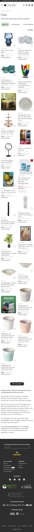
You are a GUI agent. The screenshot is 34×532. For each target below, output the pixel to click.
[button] (1, 5)
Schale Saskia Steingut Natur (23, 277)
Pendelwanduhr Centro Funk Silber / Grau (25, 214)
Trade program (8, 467)
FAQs (20, 465)
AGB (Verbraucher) (12, 525)
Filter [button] (31, 30)
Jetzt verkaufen (7, 471)
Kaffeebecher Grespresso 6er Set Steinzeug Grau (25, 307)
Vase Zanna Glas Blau (7, 51)
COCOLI (2, 10)
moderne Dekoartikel (10, 426)
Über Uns (5, 463)
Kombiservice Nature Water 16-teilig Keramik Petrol (8, 81)
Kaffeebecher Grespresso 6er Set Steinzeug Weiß (8, 335)
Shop (7, 10)
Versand (21, 467)
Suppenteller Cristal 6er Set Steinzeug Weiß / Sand (8, 284)
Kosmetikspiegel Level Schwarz (7, 161)
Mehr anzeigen (17, 384)
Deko (10, 10)
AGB (19, 525)
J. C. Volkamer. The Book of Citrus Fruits (8, 191)
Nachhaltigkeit (7, 465)
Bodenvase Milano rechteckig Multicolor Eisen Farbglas (25, 84)
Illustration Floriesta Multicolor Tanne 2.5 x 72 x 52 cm (25, 246)
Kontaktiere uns (23, 463)
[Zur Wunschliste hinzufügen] (14, 45)
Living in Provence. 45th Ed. (25, 149)
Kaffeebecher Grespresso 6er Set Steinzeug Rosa (25, 339)
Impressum (4, 525)
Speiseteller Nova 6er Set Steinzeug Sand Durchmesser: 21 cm (25, 117)
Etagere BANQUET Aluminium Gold (8, 132)
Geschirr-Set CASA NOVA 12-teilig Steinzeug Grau (25, 52)
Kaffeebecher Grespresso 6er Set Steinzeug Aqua (8, 367)
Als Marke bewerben (8, 469)
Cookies (30, 525)
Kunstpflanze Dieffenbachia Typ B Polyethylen (8, 253)
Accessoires (15, 24)
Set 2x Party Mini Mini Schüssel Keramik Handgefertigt (24, 180)
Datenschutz (24, 525)
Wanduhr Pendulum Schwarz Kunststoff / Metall (8, 221)
